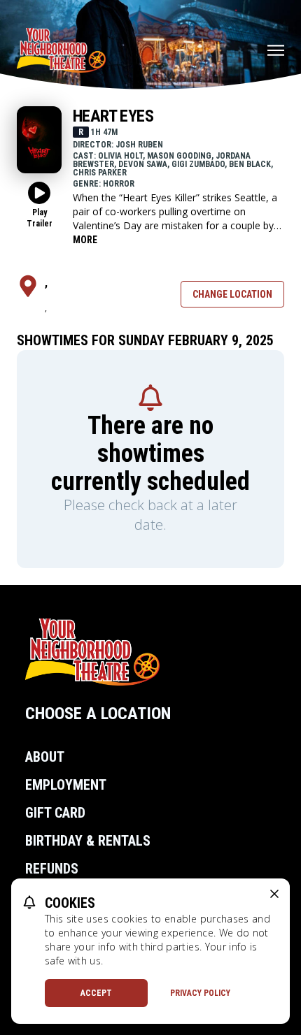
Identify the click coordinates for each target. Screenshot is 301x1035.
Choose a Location (98, 713)
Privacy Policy (200, 993)
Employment (65, 784)
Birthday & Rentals (87, 840)
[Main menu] (276, 50)
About (44, 756)
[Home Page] (61, 50)
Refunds (51, 868)
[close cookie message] (274, 894)
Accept (96, 993)
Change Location (232, 294)
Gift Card (55, 812)
